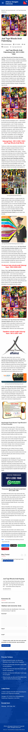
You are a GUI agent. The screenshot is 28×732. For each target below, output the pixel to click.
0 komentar (6, 47)
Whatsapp (22, 545)
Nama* (3, 628)
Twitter (14, 545)
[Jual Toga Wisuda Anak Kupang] (14, 567)
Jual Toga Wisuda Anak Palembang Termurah (14, 539)
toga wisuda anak (5, 541)
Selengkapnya (7, 588)
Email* (3, 634)
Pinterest (6, 548)
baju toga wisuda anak (17, 46)
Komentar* (4, 613)
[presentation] (21, 555)
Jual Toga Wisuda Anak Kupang (13, 579)
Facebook (6, 545)
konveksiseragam (7, 44)
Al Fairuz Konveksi (6, 424)
